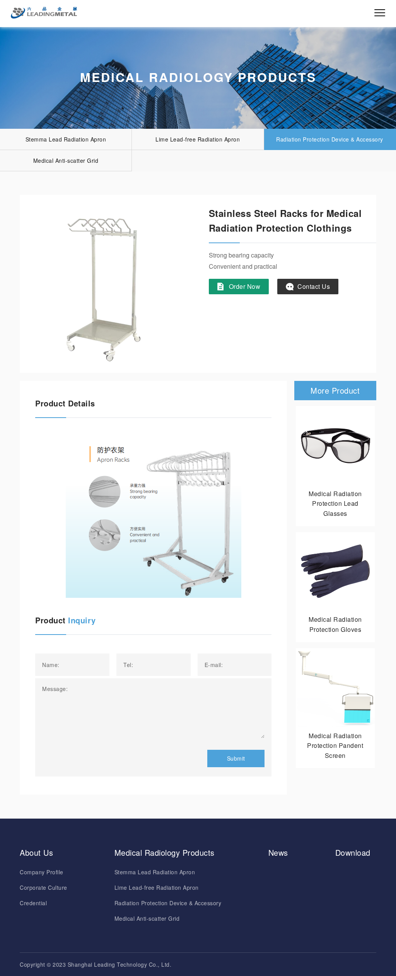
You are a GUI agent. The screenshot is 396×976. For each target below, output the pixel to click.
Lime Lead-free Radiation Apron (197, 139)
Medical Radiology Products (164, 852)
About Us (36, 852)
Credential (33, 903)
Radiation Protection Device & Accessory (329, 139)
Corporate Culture (43, 887)
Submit (236, 758)
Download (352, 852)
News (278, 852)
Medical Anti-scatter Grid (66, 160)
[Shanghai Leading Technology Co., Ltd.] (44, 13)
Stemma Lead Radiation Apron (66, 139)
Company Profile (41, 872)
